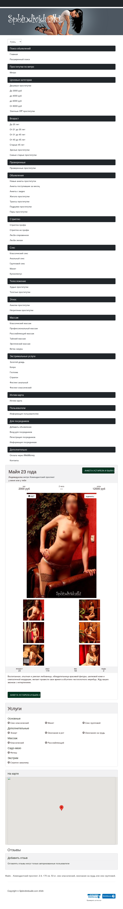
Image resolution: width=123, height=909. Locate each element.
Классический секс (19, 253)
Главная (14, 54)
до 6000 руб (16, 100)
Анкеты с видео (17, 191)
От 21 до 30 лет (17, 129)
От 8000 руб (16, 105)
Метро (13, 72)
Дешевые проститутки (20, 85)
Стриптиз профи (18, 224)
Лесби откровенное (19, 235)
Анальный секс (17, 258)
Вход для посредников (21, 431)
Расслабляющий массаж (22, 333)
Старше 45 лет (17, 144)
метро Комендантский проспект (38, 476)
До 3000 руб (16, 90)
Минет (13, 268)
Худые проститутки (19, 286)
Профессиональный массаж (24, 328)
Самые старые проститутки (23, 154)
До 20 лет (14, 124)
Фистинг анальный (19, 382)
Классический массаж (20, 323)
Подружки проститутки (21, 206)
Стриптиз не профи (19, 229)
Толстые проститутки (20, 291)
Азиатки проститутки (20, 305)
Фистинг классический (21, 387)
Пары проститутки (18, 211)
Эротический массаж (20, 343)
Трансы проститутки (19, 201)
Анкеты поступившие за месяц (25, 186)
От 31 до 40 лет (17, 134)
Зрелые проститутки (20, 149)
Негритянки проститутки (21, 310)
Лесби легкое (16, 240)
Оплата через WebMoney (22, 455)
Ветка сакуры (16, 348)
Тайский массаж (18, 338)
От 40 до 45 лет (17, 139)
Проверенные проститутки (23, 167)
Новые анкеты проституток (23, 180)
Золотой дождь (17, 361)
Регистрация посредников (22, 437)
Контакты (14, 460)
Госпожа (14, 372)
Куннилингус (16, 273)
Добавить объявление (21, 426)
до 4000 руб (16, 95)
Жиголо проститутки (20, 196)
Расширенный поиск (20, 59)
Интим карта (16, 400)
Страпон (14, 377)
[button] (61, 808)
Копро (13, 367)
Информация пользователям (24, 413)
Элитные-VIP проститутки (22, 110)
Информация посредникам (23, 442)
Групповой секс (17, 263)
